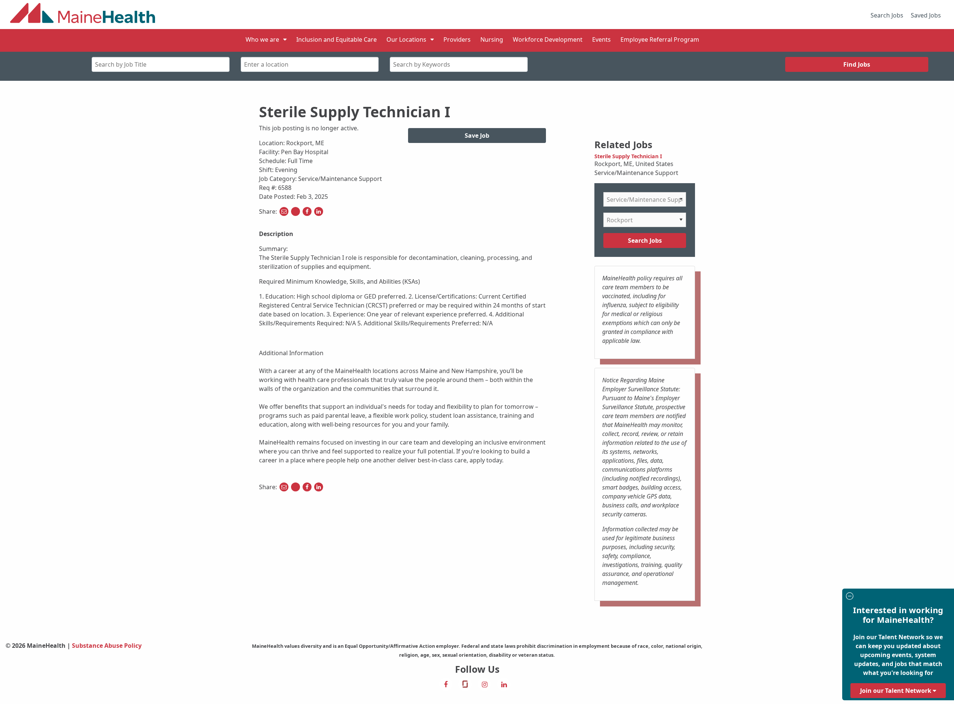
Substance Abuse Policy (107, 645)
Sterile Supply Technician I (628, 156)
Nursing (491, 39)
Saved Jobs (926, 15)
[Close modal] (897, 597)
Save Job (477, 135)
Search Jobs (887, 15)
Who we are (262, 39)
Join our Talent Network (896, 691)
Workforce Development (547, 39)
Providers (457, 39)
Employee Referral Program (659, 39)
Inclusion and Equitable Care (336, 39)
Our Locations (406, 39)
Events (601, 39)
